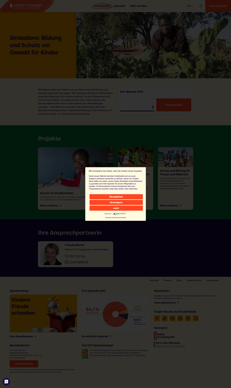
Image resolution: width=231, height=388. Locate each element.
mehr (116, 208)
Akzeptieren (116, 196)
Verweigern (116, 202)
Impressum (108, 217)
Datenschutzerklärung (119, 217)
